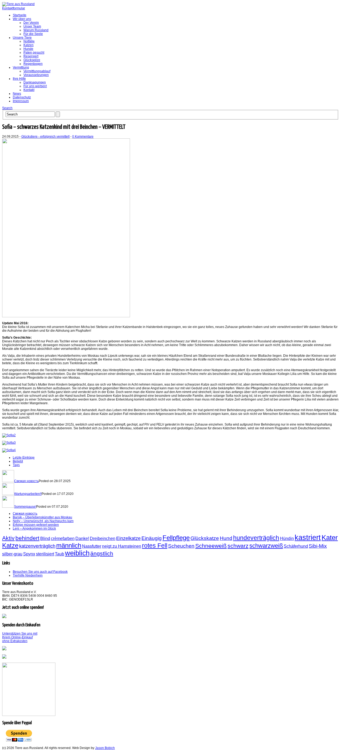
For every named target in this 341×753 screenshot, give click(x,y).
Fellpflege (176, 537)
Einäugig (151, 538)
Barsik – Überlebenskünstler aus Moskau (42, 517)
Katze (10, 545)
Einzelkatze (128, 538)
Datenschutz (22, 97)
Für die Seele (33, 34)
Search (7, 108)
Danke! (82, 538)
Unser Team (32, 26)
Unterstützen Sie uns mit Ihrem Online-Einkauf (19, 637)
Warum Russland (35, 30)
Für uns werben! (35, 86)
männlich (68, 545)
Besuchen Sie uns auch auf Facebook (40, 572)
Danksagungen (34, 82)
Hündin (287, 538)
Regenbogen (33, 64)
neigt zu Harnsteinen (121, 546)
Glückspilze (31, 60)
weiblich (77, 553)
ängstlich (101, 553)
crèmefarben (63, 538)
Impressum (21, 101)
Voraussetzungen (36, 75)
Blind (45, 538)
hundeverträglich (256, 537)
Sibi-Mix (318, 546)
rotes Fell (154, 545)
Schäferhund (296, 546)
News (17, 93)
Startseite (19, 15)
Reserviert (30, 56)
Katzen (28, 45)
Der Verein (31, 23)
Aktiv (8, 538)
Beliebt (18, 461)
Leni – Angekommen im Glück (34, 528)
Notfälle (29, 41)
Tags (16, 465)
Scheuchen (181, 546)
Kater (330, 537)
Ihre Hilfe (19, 79)
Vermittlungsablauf (36, 71)
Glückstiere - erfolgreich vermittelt (45, 136)
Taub (59, 554)
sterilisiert (45, 554)
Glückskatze (204, 538)
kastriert (308, 538)
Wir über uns (22, 19)
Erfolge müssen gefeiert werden (36, 525)
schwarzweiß (266, 545)
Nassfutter (91, 546)
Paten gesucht (33, 52)
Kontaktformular (13, 8)
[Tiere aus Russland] (18, 4)
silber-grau (12, 554)
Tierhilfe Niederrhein (28, 575)
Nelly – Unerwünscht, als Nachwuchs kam (43, 521)
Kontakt (28, 90)
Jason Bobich (105, 748)
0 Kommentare (83, 136)
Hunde (28, 49)
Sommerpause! (25, 506)
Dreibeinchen (102, 538)
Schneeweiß (211, 546)
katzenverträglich (37, 546)
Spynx (29, 554)
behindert (27, 538)
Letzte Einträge (24, 457)
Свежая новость (26, 481)
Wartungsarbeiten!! (28, 494)
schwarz (238, 546)
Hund (226, 538)
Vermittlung (21, 67)
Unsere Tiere (22, 37)
